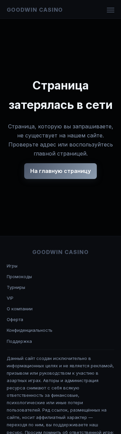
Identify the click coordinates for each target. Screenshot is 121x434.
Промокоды (19, 276)
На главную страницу (60, 171)
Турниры (16, 287)
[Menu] (110, 10)
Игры (12, 265)
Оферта (15, 319)
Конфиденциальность (29, 330)
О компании (20, 308)
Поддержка (19, 341)
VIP (10, 298)
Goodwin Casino (35, 9)
